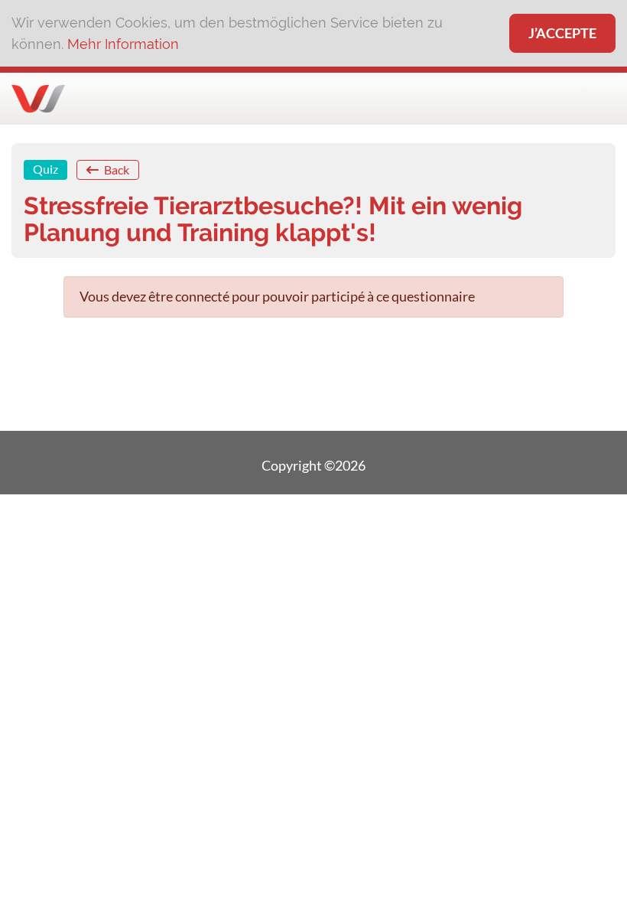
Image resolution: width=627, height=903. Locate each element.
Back (115, 169)
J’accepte (562, 32)
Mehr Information (123, 44)
